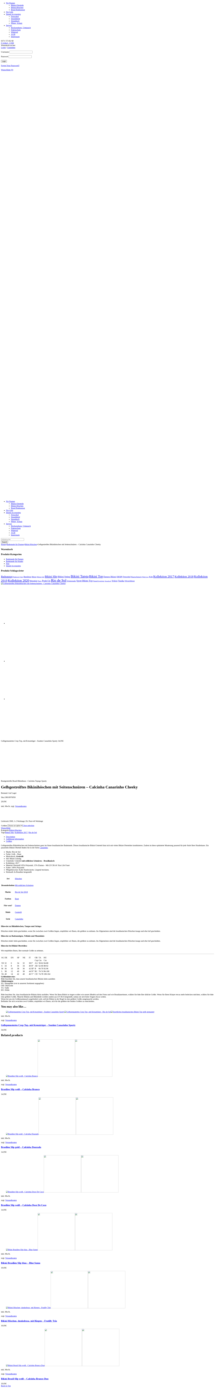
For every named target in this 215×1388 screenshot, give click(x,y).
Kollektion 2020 (18, 580)
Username (5, 52)
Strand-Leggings (98, 581)
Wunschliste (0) (7, 70)
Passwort (4, 56)
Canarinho (44, 848)
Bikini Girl (40, 577)
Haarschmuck (136, 577)
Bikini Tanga (80, 576)
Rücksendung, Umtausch (21, 28)
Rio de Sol (58, 580)
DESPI (119, 577)
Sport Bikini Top (84, 580)
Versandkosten (21, 806)
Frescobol (15, 16)
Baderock (16, 577)
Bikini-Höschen (17, 7)
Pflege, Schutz (16, 23)
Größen (4, 826)
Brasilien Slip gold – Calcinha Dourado (21, 1147)
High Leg (145, 577)
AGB (13, 34)
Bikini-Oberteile (17, 5)
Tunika (121, 581)
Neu (7, 564)
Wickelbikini (130, 581)
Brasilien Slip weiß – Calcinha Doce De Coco (23, 1205)
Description (10, 837)
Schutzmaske (71, 581)
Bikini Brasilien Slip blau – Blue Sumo (20, 1263)
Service (9, 25)
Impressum (15, 37)
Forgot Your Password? (10, 66)
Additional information (15, 839)
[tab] (110, 837)
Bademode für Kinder (14, 561)
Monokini (33, 581)
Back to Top (6, 1386)
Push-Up (46, 580)
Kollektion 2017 (163, 576)
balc (21, 577)
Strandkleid (15, 19)
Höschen (18, 879)
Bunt (17, 899)
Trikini (115, 581)
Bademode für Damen (15, 544)
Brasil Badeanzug (18, 10)
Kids (151, 577)
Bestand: (4, 793)
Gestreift (18, 912)
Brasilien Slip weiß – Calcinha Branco (20, 1089)
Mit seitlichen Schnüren (24, 885)
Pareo (40, 581)
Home (3, 544)
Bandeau (27, 576)
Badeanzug (7, 576)
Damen (18, 905)
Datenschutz (16, 30)
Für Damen (10, 3)
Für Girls (9, 12)
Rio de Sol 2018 (21, 892)
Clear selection (28, 825)
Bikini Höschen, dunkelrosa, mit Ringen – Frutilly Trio (29, 1321)
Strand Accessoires (13, 14)
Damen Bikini (109, 576)
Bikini (34, 577)
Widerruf (14, 32)
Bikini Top (96, 576)
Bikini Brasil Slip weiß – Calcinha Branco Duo (25, 1378)
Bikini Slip (51, 576)
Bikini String (64, 576)
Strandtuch (15, 21)
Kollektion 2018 (184, 576)
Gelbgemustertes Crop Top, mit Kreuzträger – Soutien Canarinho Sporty (38, 1025)
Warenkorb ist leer (8, 45)
